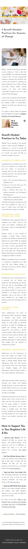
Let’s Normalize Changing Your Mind (13, 522)
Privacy (17, 542)
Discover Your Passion (12, 437)
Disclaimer (23, 542)
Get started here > (15, 468)
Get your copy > (15, 482)
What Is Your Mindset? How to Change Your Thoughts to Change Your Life (14, 502)
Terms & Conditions (7, 542)
